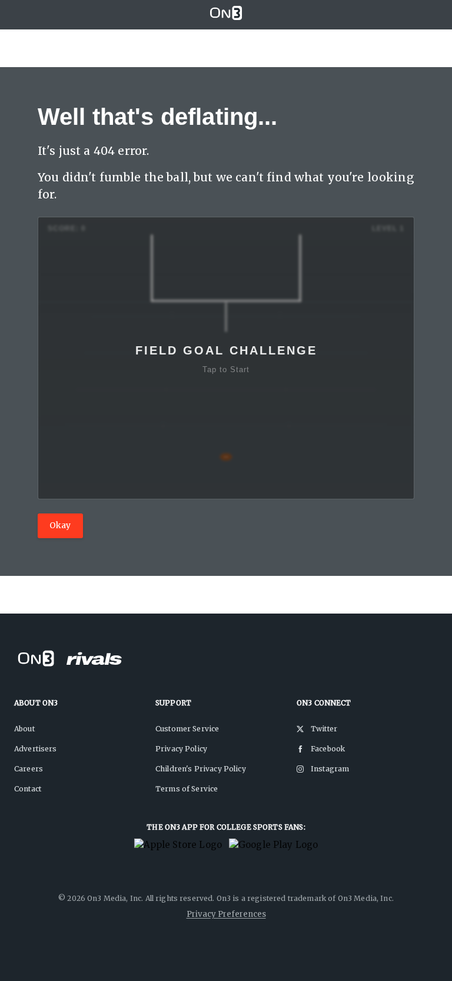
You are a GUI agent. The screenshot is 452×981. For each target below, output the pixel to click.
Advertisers (35, 748)
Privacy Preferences (226, 914)
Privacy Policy (181, 748)
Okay (60, 525)
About (24, 728)
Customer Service (187, 728)
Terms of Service (186, 788)
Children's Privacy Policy (200, 768)
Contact (27, 788)
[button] (226, 358)
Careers (28, 768)
